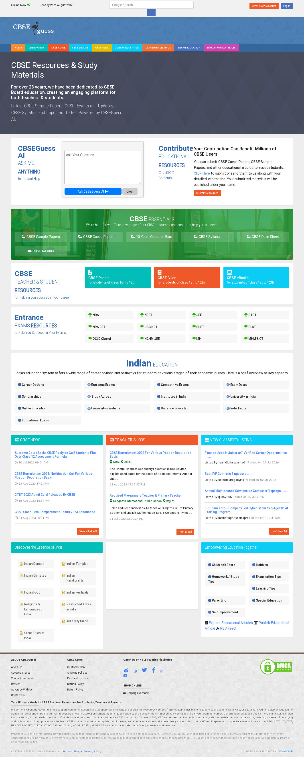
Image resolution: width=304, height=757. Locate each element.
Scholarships (31, 396)
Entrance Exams (103, 385)
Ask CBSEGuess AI (91, 191)
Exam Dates (238, 385)
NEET (148, 315)
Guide (181, 280)
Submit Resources (207, 193)
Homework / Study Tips (223, 579)
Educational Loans (35, 420)
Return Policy (75, 689)
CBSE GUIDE (58, 47)
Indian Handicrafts (75, 578)
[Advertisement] (254, 92)
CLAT (252, 327)
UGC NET (151, 327)
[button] (128, 671)
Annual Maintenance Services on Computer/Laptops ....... (246, 491)
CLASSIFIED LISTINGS (158, 47)
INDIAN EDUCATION (189, 47)
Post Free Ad (279, 531)
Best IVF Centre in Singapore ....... (229, 473)
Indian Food (32, 592)
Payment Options (77, 678)
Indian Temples (77, 564)
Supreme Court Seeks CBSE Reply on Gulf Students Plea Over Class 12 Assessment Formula (56, 454)
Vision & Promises (22, 678)
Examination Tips (268, 576)
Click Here (202, 173)
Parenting (218, 600)
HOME (18, 47)
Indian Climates (35, 575)
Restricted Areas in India (79, 606)
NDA (95, 315)
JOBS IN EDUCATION (127, 47)
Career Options (32, 385)
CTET (252, 315)
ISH (198, 338)
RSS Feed (228, 628)
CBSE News (101, 47)
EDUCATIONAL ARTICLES (221, 47)
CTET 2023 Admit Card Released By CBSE (45, 494)
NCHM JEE (152, 338)
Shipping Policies (77, 672)
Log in (286, 6)
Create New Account (264, 6)
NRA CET (98, 327)
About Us (16, 667)
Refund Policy (75, 684)
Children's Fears (223, 565)
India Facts (238, 408)
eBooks (250, 280)
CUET (200, 327)
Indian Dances (34, 564)
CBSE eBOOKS (80, 47)
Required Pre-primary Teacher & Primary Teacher (146, 495)
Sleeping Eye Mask (137, 693)
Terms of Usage (72, 751)
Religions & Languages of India (34, 609)
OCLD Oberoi (101, 338)
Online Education (34, 408)
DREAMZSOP (285, 751)
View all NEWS (88, 531)
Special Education (268, 600)
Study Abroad (101, 396)
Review (15, 684)
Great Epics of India (34, 635)
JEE (199, 315)
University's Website (105, 408)
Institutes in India (173, 396)
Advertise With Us (22, 689)
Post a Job (185, 532)
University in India (243, 396)
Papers (112, 280)
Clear (130, 191)
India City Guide (77, 621)
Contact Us (18, 695)
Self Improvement (224, 612)
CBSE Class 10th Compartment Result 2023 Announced (55, 512)
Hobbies (261, 565)
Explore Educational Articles (231, 623)
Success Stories (20, 672)
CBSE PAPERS (37, 47)
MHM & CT (255, 338)
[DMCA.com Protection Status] (276, 666)
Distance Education (174, 408)
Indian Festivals (78, 592)
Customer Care (76, 667)
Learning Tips (265, 588)
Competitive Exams (174, 385)
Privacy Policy (92, 751)
